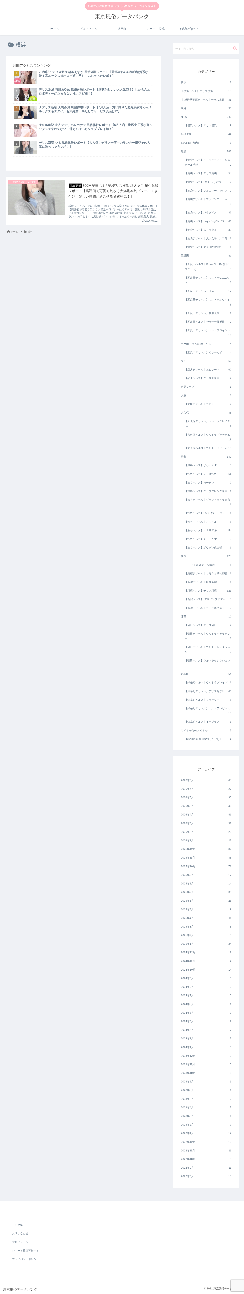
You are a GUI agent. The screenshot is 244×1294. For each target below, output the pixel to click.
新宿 (206, 556)
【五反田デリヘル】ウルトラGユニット (208, 280)
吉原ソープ (206, 386)
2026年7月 (206, 788)
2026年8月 (206, 780)
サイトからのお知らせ (206, 730)
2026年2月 (206, 831)
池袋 (206, 151)
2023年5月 (206, 1098)
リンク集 (17, 1224)
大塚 (206, 395)
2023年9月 (206, 1081)
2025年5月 (206, 909)
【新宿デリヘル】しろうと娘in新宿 (208, 573)
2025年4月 (206, 917)
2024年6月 (206, 1003)
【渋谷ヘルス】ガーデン (208, 482)
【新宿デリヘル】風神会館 (208, 582)
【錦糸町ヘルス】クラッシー (208, 699)
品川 (206, 360)
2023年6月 (206, 1090)
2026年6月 (206, 797)
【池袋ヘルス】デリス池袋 (208, 173)
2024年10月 (206, 969)
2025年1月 (206, 943)
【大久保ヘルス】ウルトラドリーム (208, 448)
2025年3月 (206, 926)
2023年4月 (206, 1107)
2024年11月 (206, 960)
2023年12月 (206, 1055)
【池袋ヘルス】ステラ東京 (208, 229)
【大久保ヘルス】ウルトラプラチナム (208, 437)
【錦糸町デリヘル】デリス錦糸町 (208, 691)
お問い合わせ (20, 1233)
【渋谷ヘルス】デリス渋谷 (208, 473)
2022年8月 (206, 1176)
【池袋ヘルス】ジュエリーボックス (208, 190)
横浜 (206, 82)
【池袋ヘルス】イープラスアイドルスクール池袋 (208, 162)
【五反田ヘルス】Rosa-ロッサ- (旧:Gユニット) (208, 266)
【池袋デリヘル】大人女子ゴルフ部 (208, 238)
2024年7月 (206, 995)
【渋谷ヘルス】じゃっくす (208, 465)
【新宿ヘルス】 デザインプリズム (208, 599)
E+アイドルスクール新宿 (208, 564)
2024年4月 (206, 1021)
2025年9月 (206, 874)
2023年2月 (206, 1124)
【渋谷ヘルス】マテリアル (208, 530)
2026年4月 (206, 814)
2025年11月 (206, 857)
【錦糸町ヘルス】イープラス (208, 721)
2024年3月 (206, 1029)
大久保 (206, 412)
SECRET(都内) (206, 142)
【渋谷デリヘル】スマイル (208, 521)
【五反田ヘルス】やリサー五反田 (208, 321)
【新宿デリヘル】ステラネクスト (208, 607)
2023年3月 (206, 1116)
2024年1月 (206, 1047)
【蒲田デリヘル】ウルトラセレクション (208, 649)
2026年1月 (206, 840)
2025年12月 (206, 849)
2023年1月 (206, 1133)
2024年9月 (206, 978)
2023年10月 (206, 1072)
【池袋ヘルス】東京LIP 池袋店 (208, 247)
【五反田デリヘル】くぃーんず (208, 352)
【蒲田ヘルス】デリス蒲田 (208, 625)
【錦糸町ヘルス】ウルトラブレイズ (208, 682)
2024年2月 (206, 1038)
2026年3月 (206, 823)
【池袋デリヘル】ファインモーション (208, 201)
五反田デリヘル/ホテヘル (206, 343)
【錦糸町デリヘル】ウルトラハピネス (208, 711)
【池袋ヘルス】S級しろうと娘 (208, 181)
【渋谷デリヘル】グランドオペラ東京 (208, 502)
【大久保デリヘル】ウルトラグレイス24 (208, 423)
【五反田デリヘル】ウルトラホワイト (208, 302)
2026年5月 (206, 805)
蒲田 (206, 616)
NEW (206, 116)
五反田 (206, 255)
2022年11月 (206, 1150)
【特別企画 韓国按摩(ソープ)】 (208, 738)
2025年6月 (206, 900)
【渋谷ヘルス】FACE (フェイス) (208, 513)
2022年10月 (206, 1159)
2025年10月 (206, 866)
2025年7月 (206, 892)
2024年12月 (206, 952)
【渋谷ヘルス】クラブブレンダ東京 (208, 491)
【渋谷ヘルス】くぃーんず (208, 538)
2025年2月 (206, 935)
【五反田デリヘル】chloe (208, 291)
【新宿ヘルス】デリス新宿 (208, 590)
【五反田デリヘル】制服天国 (208, 312)
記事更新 (206, 133)
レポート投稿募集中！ (25, 1250)
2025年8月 (206, 883)
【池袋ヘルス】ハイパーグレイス (208, 221)
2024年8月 (206, 986)
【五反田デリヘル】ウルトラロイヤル (208, 333)
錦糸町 (206, 673)
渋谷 (206, 456)
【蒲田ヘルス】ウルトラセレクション (208, 663)
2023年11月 (206, 1064)
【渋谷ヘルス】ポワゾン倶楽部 (208, 547)
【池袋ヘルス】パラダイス (208, 212)
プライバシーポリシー (25, 1259)
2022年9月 (206, 1167)
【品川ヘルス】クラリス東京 (208, 378)
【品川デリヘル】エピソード (208, 369)
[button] (235, 48)
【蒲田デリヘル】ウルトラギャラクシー (208, 636)
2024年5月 (206, 1012)
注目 (206, 108)
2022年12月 (206, 1141)
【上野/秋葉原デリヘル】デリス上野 (206, 99)
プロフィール (20, 1241)
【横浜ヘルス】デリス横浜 (206, 90)
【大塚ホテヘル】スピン (208, 403)
